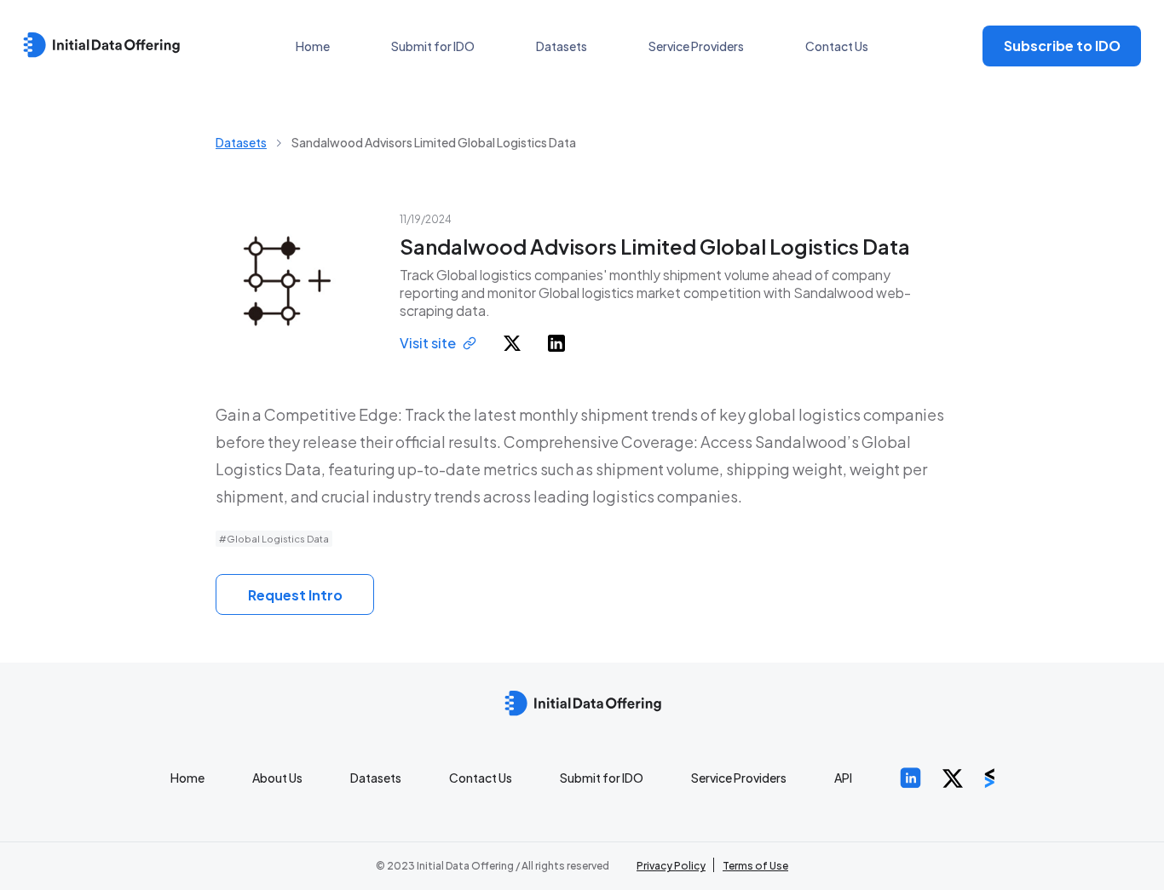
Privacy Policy (671, 865)
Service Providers (696, 46)
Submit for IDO (433, 46)
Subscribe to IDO (1062, 46)
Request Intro (295, 595)
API (843, 777)
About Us (277, 777)
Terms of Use (755, 865)
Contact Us (836, 46)
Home (313, 46)
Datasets (561, 46)
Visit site (428, 343)
